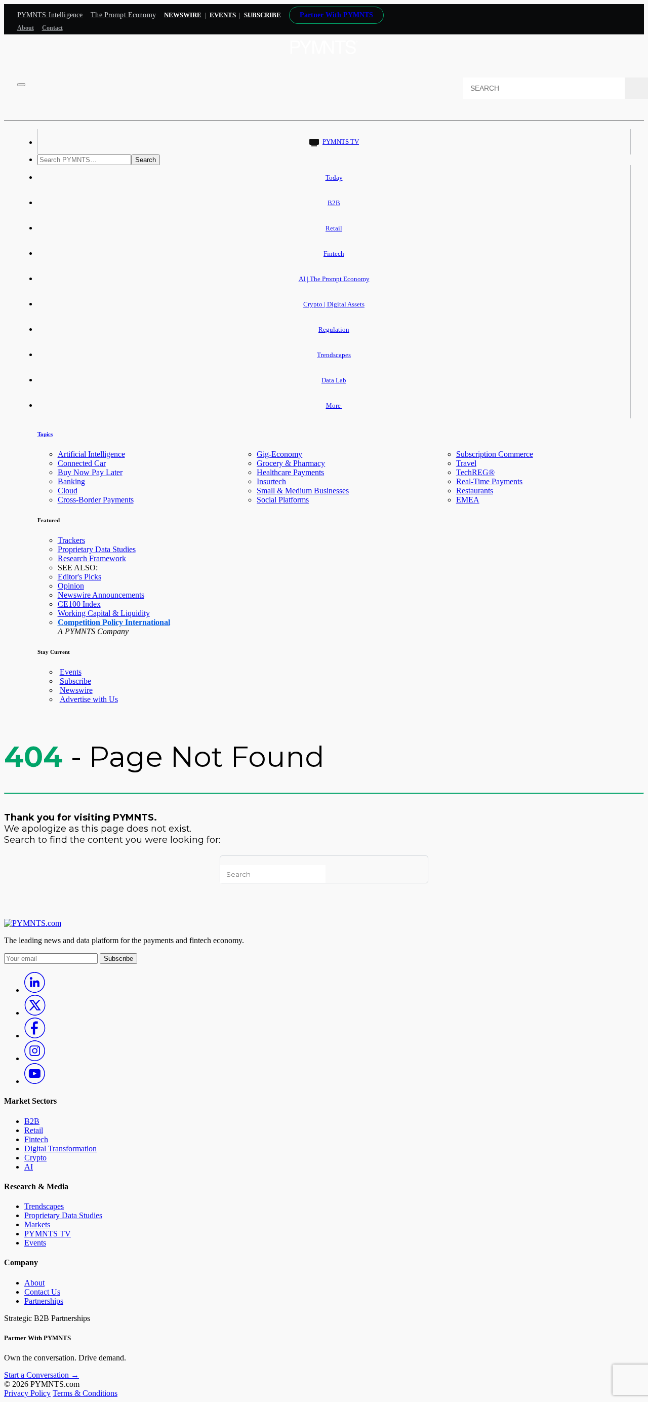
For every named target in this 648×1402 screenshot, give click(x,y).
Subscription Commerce (494, 454)
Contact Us (42, 1292)
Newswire (182, 15)
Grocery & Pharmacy (291, 463)
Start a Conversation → (41, 1375)
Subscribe (75, 681)
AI (28, 1166)
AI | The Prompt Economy (334, 279)
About (25, 27)
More (334, 405)
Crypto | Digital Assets (333, 304)
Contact (52, 27)
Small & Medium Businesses (303, 490)
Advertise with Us (89, 699)
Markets (37, 1224)
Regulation (333, 329)
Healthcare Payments (290, 472)
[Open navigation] (21, 84)
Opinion (71, 585)
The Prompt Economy (123, 15)
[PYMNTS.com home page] (324, 57)
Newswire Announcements (101, 595)
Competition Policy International (114, 622)
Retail (334, 228)
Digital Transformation (60, 1148)
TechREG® (475, 472)
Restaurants (474, 490)
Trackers (71, 540)
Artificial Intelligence (91, 454)
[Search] (636, 88)
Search (145, 160)
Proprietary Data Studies (97, 549)
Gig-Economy (279, 454)
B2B (334, 203)
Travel (466, 463)
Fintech (333, 253)
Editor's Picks (79, 576)
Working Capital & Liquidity (104, 613)
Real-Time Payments (489, 481)
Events (223, 15)
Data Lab (333, 380)
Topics (45, 434)
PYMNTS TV (340, 141)
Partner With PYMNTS (336, 15)
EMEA (467, 499)
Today (334, 177)
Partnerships (43, 1301)
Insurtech (271, 481)
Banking (71, 481)
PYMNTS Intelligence (50, 15)
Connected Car (82, 463)
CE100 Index (79, 604)
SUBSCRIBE (262, 15)
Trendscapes (334, 355)
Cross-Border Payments (96, 499)
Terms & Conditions (85, 1393)
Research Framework (92, 558)
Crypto (35, 1157)
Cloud (67, 490)
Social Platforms (283, 499)
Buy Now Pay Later (90, 472)
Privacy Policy (27, 1393)
